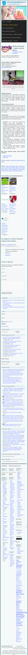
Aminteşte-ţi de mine (7, 321)
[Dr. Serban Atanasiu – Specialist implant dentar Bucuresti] (3, 396)
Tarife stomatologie (7, 155)
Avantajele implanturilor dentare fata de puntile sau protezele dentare (12, 425)
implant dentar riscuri (18, 607)
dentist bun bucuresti (18, 588)
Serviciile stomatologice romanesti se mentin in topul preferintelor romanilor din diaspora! (4, 228)
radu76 (6, 345)
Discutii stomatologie (7, 305)
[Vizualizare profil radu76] (3, 345)
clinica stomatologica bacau (12, 166)
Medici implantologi (7, 34)
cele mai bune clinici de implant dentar (19, 570)
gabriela (6, 353)
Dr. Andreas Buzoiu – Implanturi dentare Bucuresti (14, 445)
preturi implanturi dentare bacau (16, 169)
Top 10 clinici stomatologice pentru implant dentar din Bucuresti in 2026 (12, 382)
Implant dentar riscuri (19, 492)
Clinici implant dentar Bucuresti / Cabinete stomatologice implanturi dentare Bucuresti (13, 420)
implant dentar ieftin (18, 596)
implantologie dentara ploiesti (20, 619)
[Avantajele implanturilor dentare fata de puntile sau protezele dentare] (3, 424)
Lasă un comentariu (17, 52)
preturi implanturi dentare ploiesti (18, 635)
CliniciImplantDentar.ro (7, 646)
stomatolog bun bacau (6, 170)
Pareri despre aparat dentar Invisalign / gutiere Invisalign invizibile (12, 337)
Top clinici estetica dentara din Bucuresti (12, 377)
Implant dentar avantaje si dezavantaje (20, 497)
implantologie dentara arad (19, 610)
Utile (11, 566)
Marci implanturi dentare (8, 31)
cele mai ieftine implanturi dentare (18, 579)
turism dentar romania (17, 170)
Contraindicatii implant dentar (20, 511)
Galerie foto (5, 157)
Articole (9, 21)
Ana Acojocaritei (9, 244)
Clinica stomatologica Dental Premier (20, 551)
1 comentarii (15, 52)
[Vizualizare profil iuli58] (3, 337)
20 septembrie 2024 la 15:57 (12, 246)
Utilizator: (3, 314)
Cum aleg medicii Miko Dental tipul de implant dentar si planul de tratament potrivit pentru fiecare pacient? (13, 375)
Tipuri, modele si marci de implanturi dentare (12, 562)
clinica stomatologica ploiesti (19, 585)
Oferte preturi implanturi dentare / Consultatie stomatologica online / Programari (13, 394)
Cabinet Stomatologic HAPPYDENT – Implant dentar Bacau (12, 189)
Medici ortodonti (18, 34)
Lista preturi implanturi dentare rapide (12, 412)
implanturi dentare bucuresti (19, 623)
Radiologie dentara (7, 41)
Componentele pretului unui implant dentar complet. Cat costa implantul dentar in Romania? (14, 408)
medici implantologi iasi (18, 632)
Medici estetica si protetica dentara (11, 37)
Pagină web (4, 276)
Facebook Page (19, 533)
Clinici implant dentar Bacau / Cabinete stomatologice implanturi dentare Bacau (12, 207)
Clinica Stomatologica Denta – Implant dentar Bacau (4, 189)
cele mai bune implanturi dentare (19, 573)
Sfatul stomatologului (20, 488)
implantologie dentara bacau (11, 167)
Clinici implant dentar (7, 28)
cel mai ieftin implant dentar (19, 583)
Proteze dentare (12, 554)
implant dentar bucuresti (20, 592)
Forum (4, 21)
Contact (16, 41)
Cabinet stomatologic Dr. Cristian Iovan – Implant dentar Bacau (4, 207)
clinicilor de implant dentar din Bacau (13, 161)
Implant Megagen (19, 482)
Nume (2, 268)
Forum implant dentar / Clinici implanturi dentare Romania (14, 300)
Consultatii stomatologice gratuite (20, 485)
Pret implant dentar (19, 503)
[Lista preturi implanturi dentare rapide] (3, 412)
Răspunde (7, 255)
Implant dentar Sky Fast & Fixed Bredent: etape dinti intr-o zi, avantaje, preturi (13, 400)
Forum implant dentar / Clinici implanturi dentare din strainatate (14, 303)
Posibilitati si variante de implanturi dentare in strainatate (11, 346)
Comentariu (4, 279)
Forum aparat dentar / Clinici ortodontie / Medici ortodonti (13, 307)
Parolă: (3, 317)
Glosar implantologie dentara (20, 515)
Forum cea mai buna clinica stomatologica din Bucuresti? (12, 341)
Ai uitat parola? (4, 326)
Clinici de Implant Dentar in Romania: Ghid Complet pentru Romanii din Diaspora (12, 379)
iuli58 (5, 337)
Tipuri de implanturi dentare (19, 507)
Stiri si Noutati (11, 557)
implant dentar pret (19, 602)
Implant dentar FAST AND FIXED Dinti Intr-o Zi (19, 476)
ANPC (18, 548)
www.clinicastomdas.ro (6, 67)
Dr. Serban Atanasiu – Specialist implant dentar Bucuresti (12, 397)
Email (2, 272)
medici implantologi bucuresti (18, 628)
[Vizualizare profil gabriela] (3, 353)
